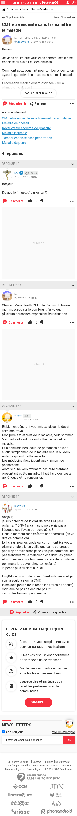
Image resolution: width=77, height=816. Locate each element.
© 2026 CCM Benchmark (58, 769)
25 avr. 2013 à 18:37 (25, 177)
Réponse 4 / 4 (11, 496)
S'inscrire (38, 702)
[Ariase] (20, 811)
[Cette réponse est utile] (30, 201)
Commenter (16, 201)
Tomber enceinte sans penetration (27, 138)
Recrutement (62, 761)
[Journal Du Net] (57, 786)
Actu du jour (14, 732)
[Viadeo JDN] (57, 803)
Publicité (48, 761)
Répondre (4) (17, 103)
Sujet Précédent (17, 17)
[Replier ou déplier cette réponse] (73, 163)
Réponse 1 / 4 (11, 163)
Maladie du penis (14, 143)
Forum (14, 9)
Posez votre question (52, 612)
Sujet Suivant (62, 17)
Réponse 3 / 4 (11, 406)
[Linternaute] (20, 795)
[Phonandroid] (57, 811)
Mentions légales (14, 769)
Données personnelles (18, 765)
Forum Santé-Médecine (37, 9)
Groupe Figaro (34, 769)
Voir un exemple (63, 732)
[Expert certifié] (21, 173)
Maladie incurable (14, 133)
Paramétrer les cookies (45, 765)
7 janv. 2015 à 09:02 (42, 41)
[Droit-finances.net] (57, 795)
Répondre (22, 612)
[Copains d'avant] (20, 803)
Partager (40, 103)
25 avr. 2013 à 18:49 (25, 297)
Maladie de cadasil (15, 123)
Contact (36, 761)
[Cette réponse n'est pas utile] (42, 201)
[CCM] (20, 786)
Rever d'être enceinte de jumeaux (26, 128)
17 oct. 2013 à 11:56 (26, 419)
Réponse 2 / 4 (11, 285)
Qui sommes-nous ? (18, 761)
